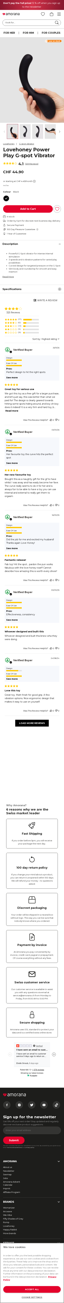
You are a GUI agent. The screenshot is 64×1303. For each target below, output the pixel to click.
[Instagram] (19, 1105)
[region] (22, 319)
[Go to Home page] (11, 14)
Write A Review (47, 300)
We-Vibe (7, 1215)
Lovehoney (8, 144)
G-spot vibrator (26, 144)
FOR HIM (28, 32)
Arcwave (7, 1211)
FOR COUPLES (51, 32)
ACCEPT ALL (32, 1289)
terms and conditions (14, 1147)
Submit (14, 1140)
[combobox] (45, 339)
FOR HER (9, 32)
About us (7, 1167)
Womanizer (9, 1207)
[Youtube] (44, 1105)
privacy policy (29, 1147)
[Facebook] (7, 1105)
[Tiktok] (56, 1105)
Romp (6, 1222)
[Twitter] (31, 1105)
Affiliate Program (11, 1192)
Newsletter (8, 1171)
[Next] (59, 131)
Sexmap (7, 1174)
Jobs (5, 1178)
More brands (9, 1233)
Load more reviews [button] (32, 723)
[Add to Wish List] (57, 209)
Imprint (6, 1188)
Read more (11, 410)
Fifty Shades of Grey (13, 1218)
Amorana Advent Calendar (11, 1183)
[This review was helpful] (51, 420)
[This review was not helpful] (56, 420)
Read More (8, 276)
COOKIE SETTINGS (32, 1297)
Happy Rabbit (10, 1229)
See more (12, 377)
